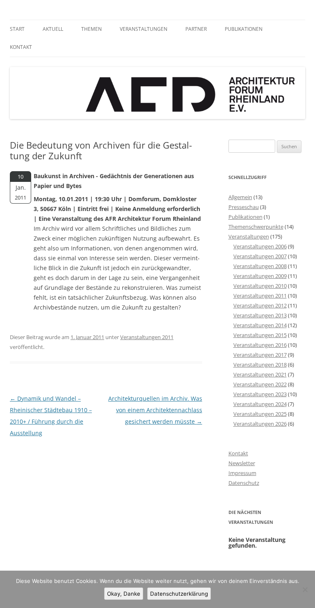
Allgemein (240, 197)
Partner (196, 28)
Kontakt (21, 47)
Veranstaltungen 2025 (260, 414)
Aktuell (53, 28)
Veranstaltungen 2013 (260, 315)
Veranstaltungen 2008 (260, 266)
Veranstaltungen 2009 (260, 276)
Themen (91, 28)
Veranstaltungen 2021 (260, 374)
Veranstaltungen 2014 (260, 325)
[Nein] (305, 589)
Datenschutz (243, 482)
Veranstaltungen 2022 (260, 384)
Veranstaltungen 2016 (260, 345)
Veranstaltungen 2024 (260, 404)
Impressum (242, 473)
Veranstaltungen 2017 (260, 354)
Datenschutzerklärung (179, 593)
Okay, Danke (123, 593)
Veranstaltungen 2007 (260, 256)
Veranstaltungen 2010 (260, 285)
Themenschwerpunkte (255, 226)
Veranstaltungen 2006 (260, 246)
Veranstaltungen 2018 (260, 364)
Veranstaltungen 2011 (146, 337)
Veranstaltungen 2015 (260, 335)
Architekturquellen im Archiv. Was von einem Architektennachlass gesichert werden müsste (155, 410)
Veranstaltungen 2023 (260, 394)
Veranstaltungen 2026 (260, 423)
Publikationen (243, 28)
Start (17, 28)
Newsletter (241, 463)
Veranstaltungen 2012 (260, 305)
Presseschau (243, 207)
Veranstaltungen (143, 28)
